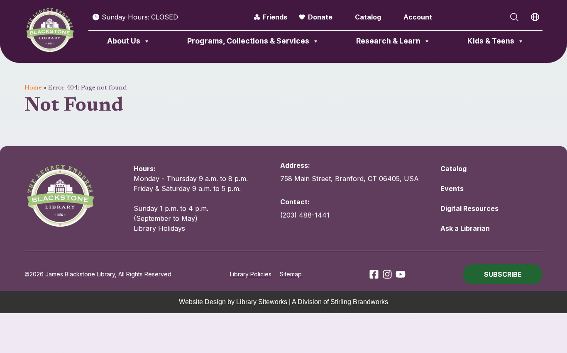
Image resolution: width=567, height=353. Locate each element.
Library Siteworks (261, 301)
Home (33, 88)
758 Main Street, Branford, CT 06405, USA (349, 178)
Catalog (368, 17)
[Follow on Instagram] (387, 274)
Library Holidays (159, 228)
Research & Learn (388, 40)
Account (417, 17)
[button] (503, 274)
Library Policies (250, 274)
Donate (320, 17)
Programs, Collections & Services (248, 40)
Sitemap (291, 274)
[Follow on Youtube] (401, 274)
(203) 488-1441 (305, 215)
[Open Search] (514, 17)
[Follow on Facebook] (374, 274)
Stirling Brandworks (359, 301)
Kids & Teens (490, 40)
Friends (275, 17)
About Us (123, 40)
